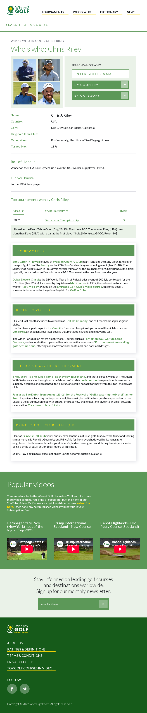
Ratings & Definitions (26, 649)
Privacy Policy (20, 662)
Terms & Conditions (24, 655)
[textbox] (86, 85)
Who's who (82, 12)
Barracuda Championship (62, 220)
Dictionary (109, 12)
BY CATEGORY (87, 95)
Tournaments (53, 12)
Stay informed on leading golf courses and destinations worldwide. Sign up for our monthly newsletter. (74, 585)
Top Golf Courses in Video (29, 668)
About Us (15, 643)
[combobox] (100, 85)
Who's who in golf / (28, 40)
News (131, 12)
